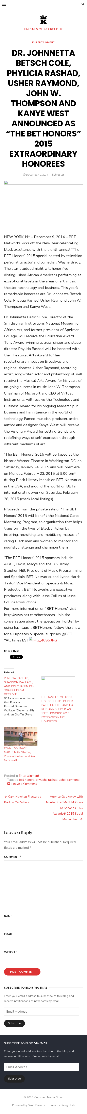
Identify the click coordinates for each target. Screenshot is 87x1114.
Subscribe (14, 1023)
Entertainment (43, 42)
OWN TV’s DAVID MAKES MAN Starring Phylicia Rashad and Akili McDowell (20, 754)
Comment (12, 857)
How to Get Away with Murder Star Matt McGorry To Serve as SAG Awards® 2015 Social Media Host (64, 808)
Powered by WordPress (27, 1105)
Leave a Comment (24, 784)
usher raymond (69, 780)
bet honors (26, 780)
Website (10, 952)
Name (8, 916)
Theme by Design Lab (61, 1105)
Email (8, 934)
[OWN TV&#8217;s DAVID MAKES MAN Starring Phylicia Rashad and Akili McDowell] (20, 736)
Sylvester (58, 175)
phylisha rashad (46, 780)
